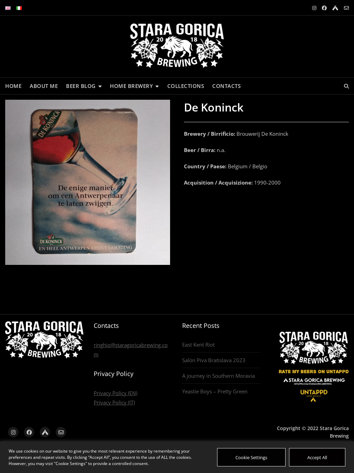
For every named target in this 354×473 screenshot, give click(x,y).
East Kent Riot (198, 344)
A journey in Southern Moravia (218, 375)
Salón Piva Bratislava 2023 (213, 360)
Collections (185, 85)
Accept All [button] (317, 457)
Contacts (226, 85)
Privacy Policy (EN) (115, 393)
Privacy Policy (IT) (114, 402)
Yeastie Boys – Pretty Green (215, 391)
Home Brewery (131, 85)
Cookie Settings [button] (251, 457)
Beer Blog (81, 85)
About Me (44, 85)
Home (13, 85)
